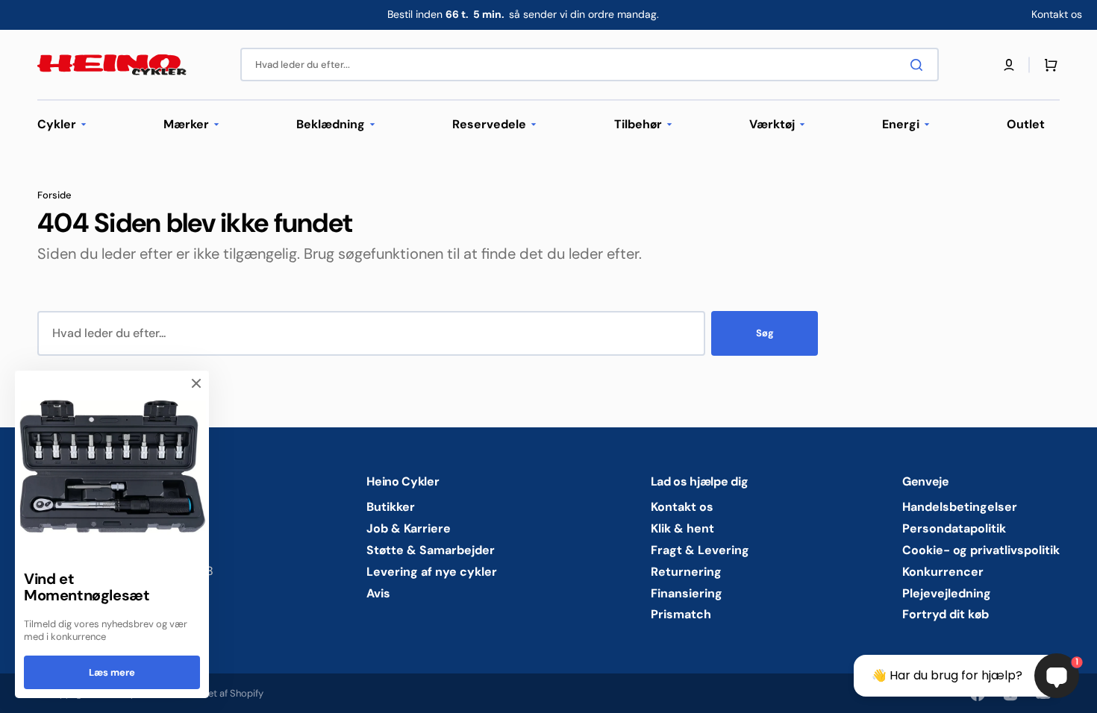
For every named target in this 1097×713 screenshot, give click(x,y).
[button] (1009, 64)
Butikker (390, 507)
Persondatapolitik (954, 528)
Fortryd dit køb (945, 614)
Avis (378, 593)
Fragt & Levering (700, 550)
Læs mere (112, 672)
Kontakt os (682, 507)
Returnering (686, 571)
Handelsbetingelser (959, 507)
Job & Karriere (408, 528)
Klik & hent (682, 528)
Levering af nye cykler (431, 571)
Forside (54, 195)
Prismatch (681, 614)
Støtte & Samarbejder (430, 550)
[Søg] (919, 64)
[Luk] (196, 383)
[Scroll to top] (19, 694)
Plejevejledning (946, 593)
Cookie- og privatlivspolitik (981, 550)
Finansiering (686, 593)
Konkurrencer (943, 571)
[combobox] (589, 64)
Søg (765, 333)
